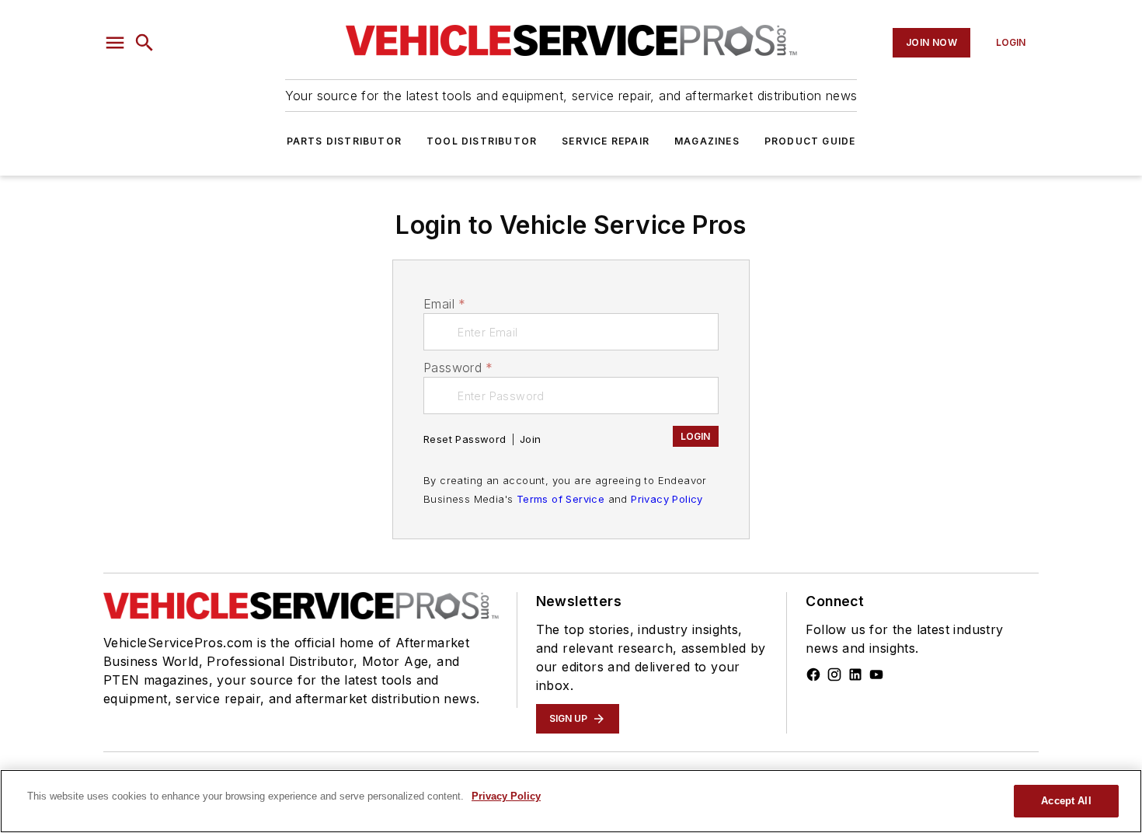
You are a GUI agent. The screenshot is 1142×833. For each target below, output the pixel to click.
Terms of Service (560, 499)
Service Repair (605, 141)
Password (458, 367)
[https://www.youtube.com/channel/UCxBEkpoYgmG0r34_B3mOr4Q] (876, 674)
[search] (144, 42)
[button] (115, 42)
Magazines (707, 141)
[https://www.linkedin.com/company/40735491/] (855, 674)
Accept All (1066, 801)
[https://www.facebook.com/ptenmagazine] (813, 674)
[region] (571, 801)
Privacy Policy (667, 499)
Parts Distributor (344, 141)
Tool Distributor (482, 141)
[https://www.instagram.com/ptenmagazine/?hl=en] (834, 674)
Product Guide (810, 141)
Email (444, 304)
